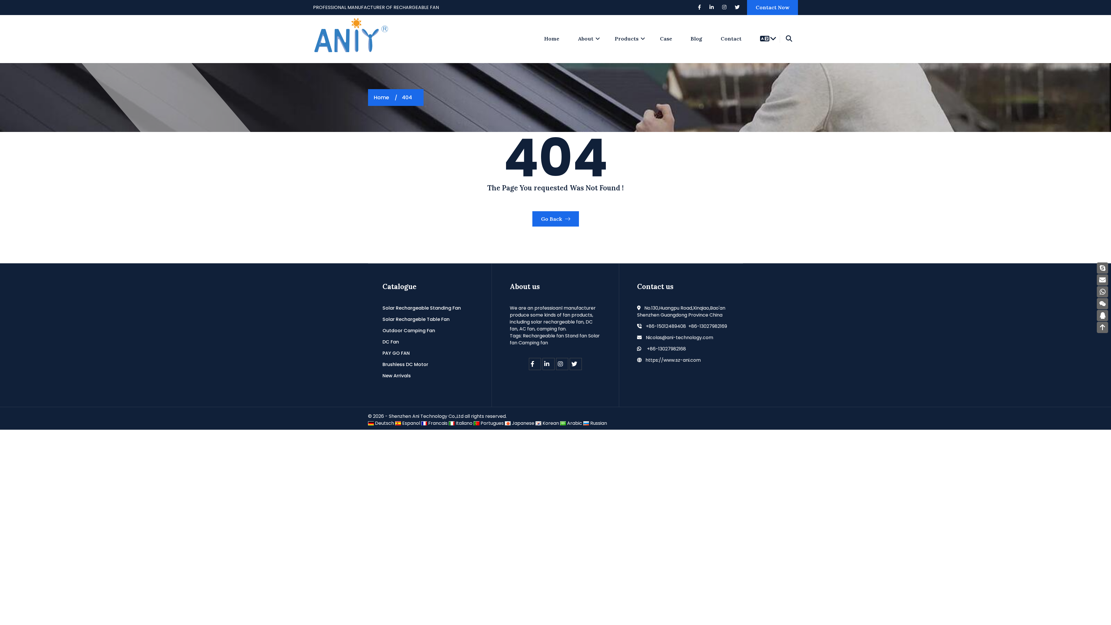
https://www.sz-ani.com (673, 360)
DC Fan (390, 342)
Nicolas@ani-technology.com (679, 337)
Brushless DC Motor (405, 364)
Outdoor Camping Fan (408, 330)
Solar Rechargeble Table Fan (416, 319)
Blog (696, 38)
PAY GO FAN (396, 353)
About (585, 38)
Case (666, 38)
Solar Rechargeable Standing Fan (421, 308)
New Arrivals (396, 375)
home (551, 38)
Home (381, 97)
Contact (731, 38)
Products (627, 38)
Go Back (552, 219)
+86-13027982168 (666, 348)
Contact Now (772, 7)
